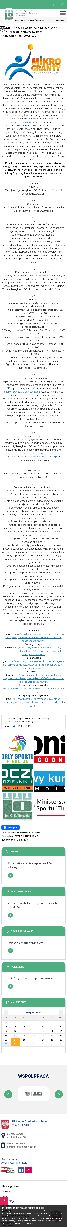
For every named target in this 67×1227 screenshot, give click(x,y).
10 (15, 1031)
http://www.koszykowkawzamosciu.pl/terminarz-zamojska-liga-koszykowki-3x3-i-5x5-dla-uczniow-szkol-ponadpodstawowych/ (35, 637)
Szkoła (5, 1191)
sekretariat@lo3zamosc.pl (56, 5)
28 (52, 1040)
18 (24, 1035)
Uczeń (5, 1196)
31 (15, 1044)
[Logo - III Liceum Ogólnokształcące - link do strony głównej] (19, 15)
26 (33, 1040)
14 (52, 1031)
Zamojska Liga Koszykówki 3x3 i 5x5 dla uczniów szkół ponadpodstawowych (30, 32)
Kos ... (50, 20)
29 (61, 1040)
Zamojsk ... (60, 20)
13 (42, 1031)
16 (6, 1035)
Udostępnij (12, 827)
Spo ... (43, 20)
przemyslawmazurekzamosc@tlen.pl (22, 391)
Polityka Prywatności (43, 1218)
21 (52, 1035)
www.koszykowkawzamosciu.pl (27, 122)
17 (15, 1035)
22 (61, 1035)
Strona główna (10, 1186)
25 (24, 1040)
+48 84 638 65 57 (62, 5)
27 (42, 1040)
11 (24, 1031)
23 (6, 1040)
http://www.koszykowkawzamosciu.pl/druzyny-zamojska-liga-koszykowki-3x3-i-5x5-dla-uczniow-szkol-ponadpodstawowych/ (33, 651)
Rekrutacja (8, 1201)
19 (33, 1035)
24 (15, 1040)
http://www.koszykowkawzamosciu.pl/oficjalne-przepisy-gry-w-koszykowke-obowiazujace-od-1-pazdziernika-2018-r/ (33, 702)
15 (61, 1031)
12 (33, 1031)
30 (6, 1044)
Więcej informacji (10, 875)
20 (42, 1035)
